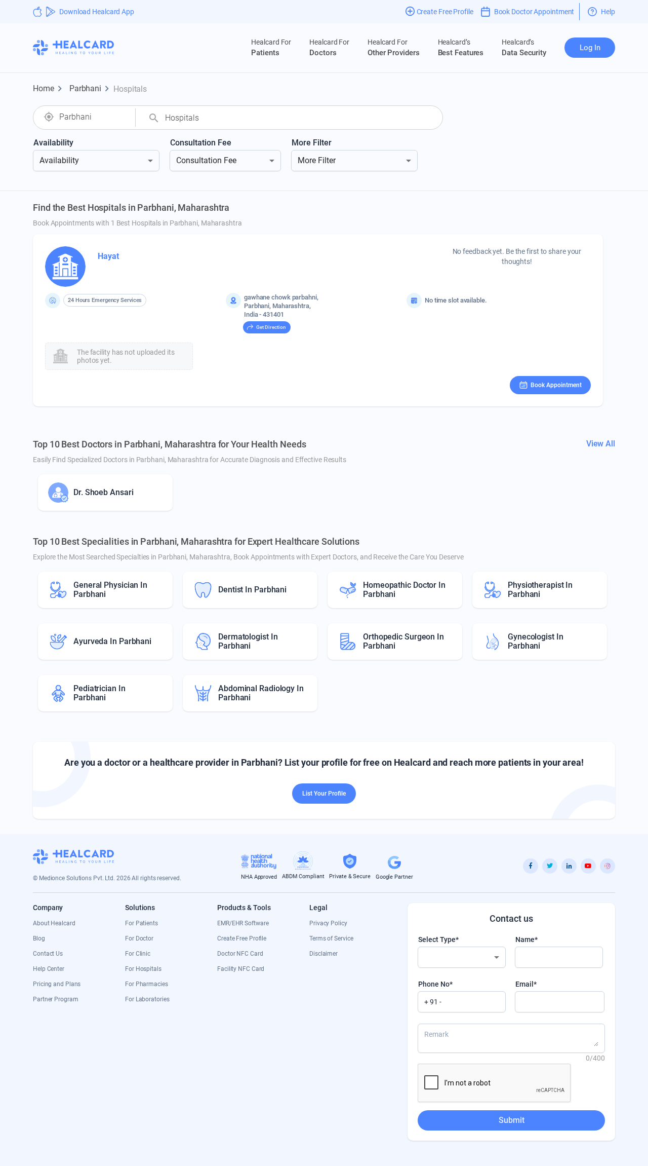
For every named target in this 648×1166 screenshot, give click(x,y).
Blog (39, 938)
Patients (271, 47)
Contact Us (48, 953)
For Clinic (137, 953)
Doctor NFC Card (240, 953)
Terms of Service (331, 938)
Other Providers (394, 47)
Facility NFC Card (240, 968)
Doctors (329, 47)
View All (600, 443)
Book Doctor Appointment (534, 12)
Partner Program (55, 999)
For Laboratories (147, 999)
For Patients (141, 923)
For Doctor (139, 938)
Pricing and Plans (56, 984)
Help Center (48, 968)
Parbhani (90, 88)
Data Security (524, 47)
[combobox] (92, 117)
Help (608, 12)
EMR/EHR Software (242, 923)
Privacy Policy (328, 923)
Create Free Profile (241, 938)
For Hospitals (143, 968)
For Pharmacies (146, 984)
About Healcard (54, 923)
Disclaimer (323, 953)
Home (49, 88)
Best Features (461, 47)
